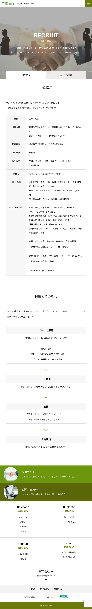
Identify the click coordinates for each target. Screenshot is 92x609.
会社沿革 (23, 527)
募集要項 (23, 559)
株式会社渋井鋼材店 (69, 552)
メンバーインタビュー (69, 522)
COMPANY (58, 589)
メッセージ (23, 517)
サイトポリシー (48, 597)
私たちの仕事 (69, 517)
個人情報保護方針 (30, 597)
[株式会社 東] (8, 3)
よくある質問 (66, 75)
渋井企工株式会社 (69, 557)
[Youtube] (46, 579)
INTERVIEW (44, 589)
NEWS (23, 531)
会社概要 (23, 522)
